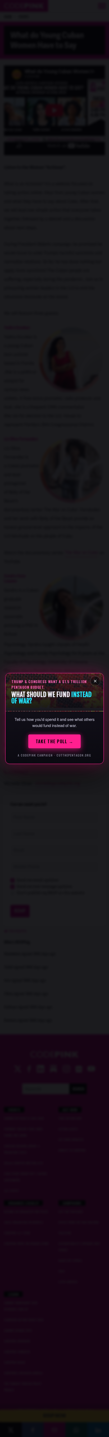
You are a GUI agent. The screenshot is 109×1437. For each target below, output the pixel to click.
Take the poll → (54, 741)
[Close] (95, 681)
